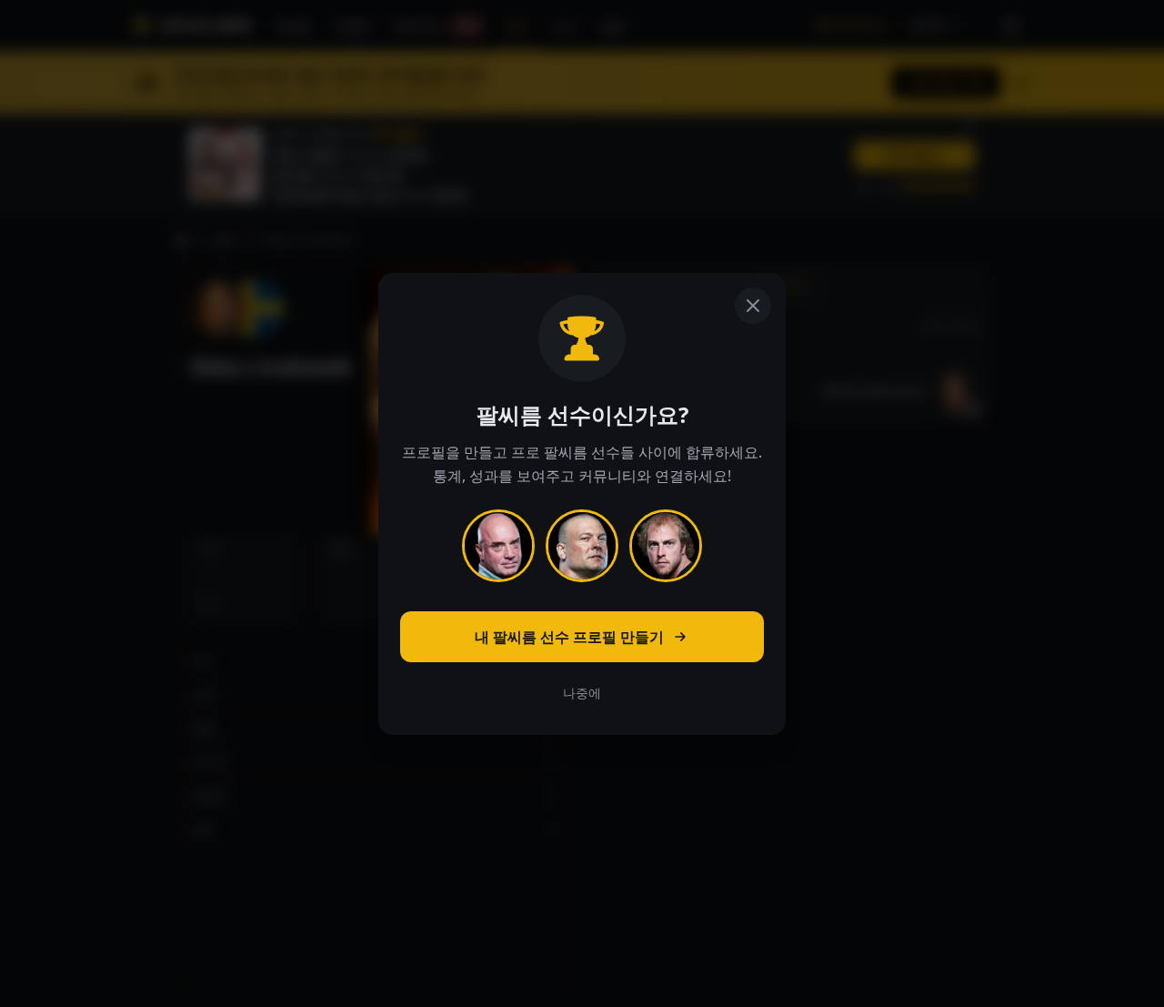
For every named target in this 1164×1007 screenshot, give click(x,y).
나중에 (582, 692)
